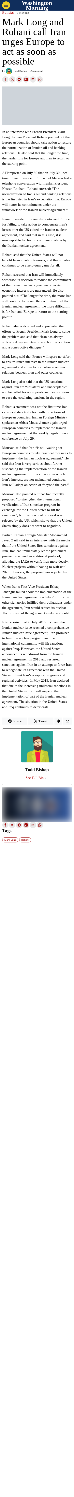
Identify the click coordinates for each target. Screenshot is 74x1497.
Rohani (25, 839)
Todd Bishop (20, 71)
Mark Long (10, 839)
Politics (8, 13)
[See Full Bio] (46, 777)
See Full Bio (35, 778)
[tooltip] (5, 79)
